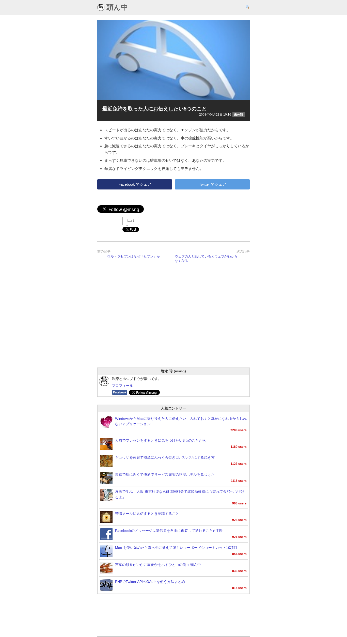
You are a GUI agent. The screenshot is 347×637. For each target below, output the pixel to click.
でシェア (134, 184)
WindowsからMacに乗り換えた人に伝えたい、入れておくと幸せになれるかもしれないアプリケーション (181, 421)
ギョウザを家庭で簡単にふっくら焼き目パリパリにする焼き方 (165, 457)
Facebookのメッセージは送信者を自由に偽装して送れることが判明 (169, 531)
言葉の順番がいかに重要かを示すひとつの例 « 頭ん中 (158, 565)
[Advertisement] (173, 322)
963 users (239, 503)
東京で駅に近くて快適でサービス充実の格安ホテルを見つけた (165, 474)
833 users (239, 571)
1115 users (239, 481)
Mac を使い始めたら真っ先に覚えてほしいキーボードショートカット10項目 (176, 548)
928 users (239, 520)
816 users (239, 588)
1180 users (239, 447)
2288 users (238, 430)
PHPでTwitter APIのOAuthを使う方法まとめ (150, 582)
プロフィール (122, 386)
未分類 (238, 114)
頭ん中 (116, 7)
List (130, 220)
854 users (239, 554)
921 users (239, 537)
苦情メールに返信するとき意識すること (147, 514)
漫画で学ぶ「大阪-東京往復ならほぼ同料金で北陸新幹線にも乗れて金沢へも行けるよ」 (179, 494)
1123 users (239, 464)
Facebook (119, 392)
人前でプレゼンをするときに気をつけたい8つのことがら (160, 440)
